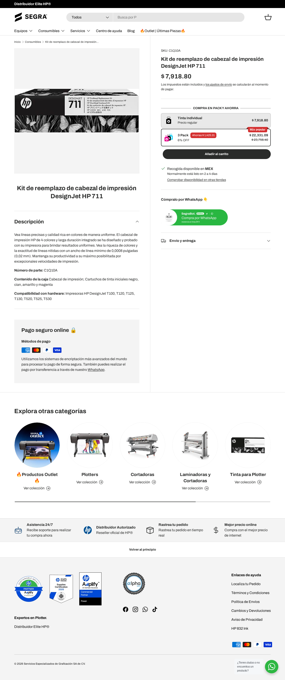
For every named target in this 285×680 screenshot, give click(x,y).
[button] (268, 17)
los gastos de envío (219, 84)
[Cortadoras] (142, 445)
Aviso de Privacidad (247, 619)
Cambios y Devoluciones (251, 611)
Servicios (77, 31)
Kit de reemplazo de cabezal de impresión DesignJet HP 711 (72, 41)
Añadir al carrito (216, 154)
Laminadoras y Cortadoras (195, 477)
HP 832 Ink (239, 628)
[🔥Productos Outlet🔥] (37, 445)
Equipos (20, 31)
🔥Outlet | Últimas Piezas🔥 (162, 31)
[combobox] (155, 17)
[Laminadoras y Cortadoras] (195, 445)
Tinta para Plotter (248, 474)
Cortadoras (142, 474)
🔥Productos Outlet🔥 (37, 477)
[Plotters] (89, 445)
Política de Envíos (245, 602)
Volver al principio (142, 549)
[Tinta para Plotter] (248, 445)
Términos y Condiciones (250, 593)
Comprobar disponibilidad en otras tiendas (196, 180)
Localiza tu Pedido (246, 584)
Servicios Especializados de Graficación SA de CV (54, 663)
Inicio (17, 41)
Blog (131, 31)
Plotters (89, 474)
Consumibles (48, 31)
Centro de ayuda (109, 31)
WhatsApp (96, 370)
